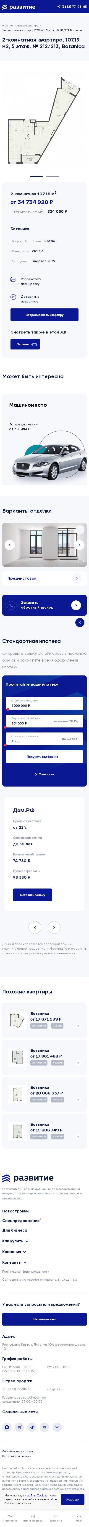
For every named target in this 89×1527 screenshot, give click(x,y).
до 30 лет (70, 739)
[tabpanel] (44, 121)
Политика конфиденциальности (25, 1271)
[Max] (6, 1431)
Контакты (11, 1262)
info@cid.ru (55, 1389)
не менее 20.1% (65, 721)
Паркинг (22, 344)
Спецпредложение (21, 1220)
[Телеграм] (32, 1431)
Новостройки (15, 1211)
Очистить (46, 774)
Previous (10, 545)
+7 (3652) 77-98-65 (72, 7)
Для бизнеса (14, 1230)
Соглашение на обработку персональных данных (39, 1279)
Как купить (12, 1240)
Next (79, 545)
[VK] (57, 1431)
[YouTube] (44, 1431)
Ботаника (19, 228)
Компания (11, 1251)
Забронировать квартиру (45, 315)
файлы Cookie (36, 1495)
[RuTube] (19, 1431)
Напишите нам (44, 1319)
